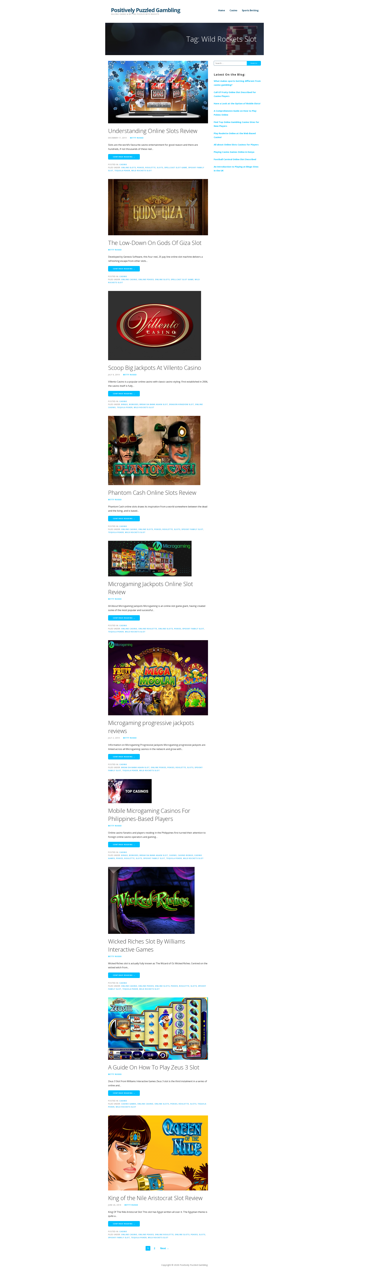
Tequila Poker (122, 170)
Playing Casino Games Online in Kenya (234, 151)
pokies (140, 167)
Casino (233, 10)
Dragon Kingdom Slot (181, 404)
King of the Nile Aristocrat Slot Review (155, 1198)
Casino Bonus (185, 855)
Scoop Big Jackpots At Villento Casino (154, 368)
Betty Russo (137, 138)
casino (173, 855)
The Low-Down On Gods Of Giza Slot (155, 243)
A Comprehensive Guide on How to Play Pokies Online (235, 112)
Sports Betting (250, 10)
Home (221, 10)
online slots (128, 167)
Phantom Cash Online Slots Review (152, 492)
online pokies (146, 279)
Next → (164, 1248)
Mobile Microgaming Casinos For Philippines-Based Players (149, 815)
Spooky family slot (192, 529)
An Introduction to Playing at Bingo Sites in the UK (236, 168)
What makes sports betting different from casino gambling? (237, 82)
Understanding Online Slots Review (152, 131)
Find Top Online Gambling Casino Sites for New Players (236, 124)
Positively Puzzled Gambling (145, 10)
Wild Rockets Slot (141, 170)
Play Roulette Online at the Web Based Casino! (235, 135)
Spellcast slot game (175, 167)
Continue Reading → (124, 157)
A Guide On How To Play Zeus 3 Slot (153, 1067)
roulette (150, 167)
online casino (129, 279)
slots (160, 167)
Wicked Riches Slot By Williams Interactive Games (146, 945)
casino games (128, 1104)
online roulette (147, 628)
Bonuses (133, 404)
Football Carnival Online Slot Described (235, 159)
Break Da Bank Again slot (154, 404)
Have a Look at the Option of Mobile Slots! (237, 103)
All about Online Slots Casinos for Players (236, 144)
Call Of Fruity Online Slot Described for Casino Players (235, 94)
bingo (124, 404)
